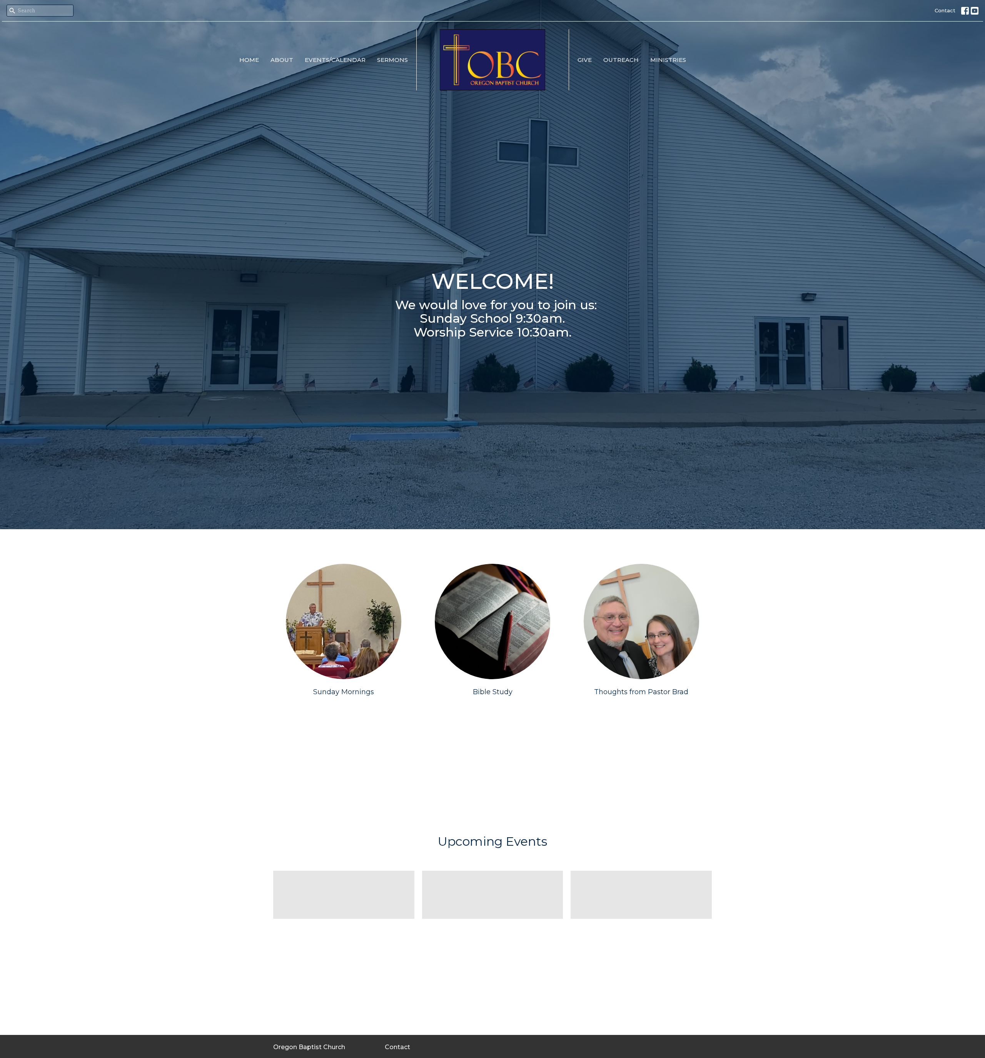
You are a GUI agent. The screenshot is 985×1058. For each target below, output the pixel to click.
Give (585, 59)
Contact (945, 10)
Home (249, 59)
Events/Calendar (335, 59)
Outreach (621, 59)
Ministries (668, 59)
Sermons (392, 59)
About (281, 59)
